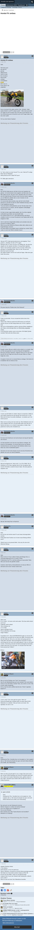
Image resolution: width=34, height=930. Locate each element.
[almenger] (2, 904)
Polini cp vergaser (8, 907)
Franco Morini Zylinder (9, 900)
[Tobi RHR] (2, 907)
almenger (5, 904)
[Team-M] (2, 901)
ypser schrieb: (6, 792)
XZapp (4, 914)
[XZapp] (2, 914)
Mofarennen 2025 (11, 5)
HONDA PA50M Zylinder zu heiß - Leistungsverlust (16, 910)
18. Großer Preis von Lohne (10, 903)
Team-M (5, 901)
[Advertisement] (17, 33)
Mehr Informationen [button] (8, 922)
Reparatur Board (17, 911)
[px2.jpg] (13, 660)
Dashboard (21, 5)
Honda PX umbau (8, 13)
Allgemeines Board (18, 908)
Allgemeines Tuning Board (17, 914)
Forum (3, 5)
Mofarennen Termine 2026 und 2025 (22, 904)
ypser (24, 338)
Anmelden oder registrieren (7, 1)
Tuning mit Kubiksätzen (20, 901)
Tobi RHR (5, 908)
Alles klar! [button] (17, 927)
